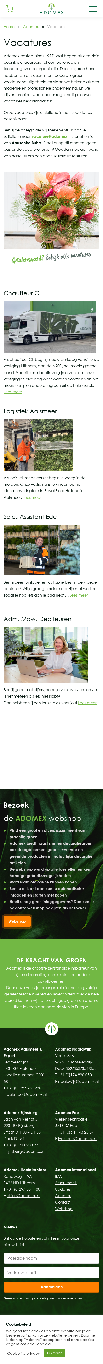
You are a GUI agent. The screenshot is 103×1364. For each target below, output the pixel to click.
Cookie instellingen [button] (23, 1353)
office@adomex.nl (23, 1195)
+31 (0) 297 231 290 (23, 1088)
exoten (63, 974)
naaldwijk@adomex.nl (78, 1081)
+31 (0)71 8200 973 (23, 1145)
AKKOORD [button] (54, 1353)
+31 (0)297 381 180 (23, 1189)
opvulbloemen (51, 981)
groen (72, 1000)
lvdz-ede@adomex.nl (77, 1138)
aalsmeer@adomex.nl (27, 1094)
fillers (18, 1007)
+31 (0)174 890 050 (75, 1075)
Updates (62, 1189)
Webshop (17, 921)
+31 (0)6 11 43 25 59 (76, 1132)
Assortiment (66, 1182)
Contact (62, 1202)
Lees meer (13, 391)
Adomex (31, 26)
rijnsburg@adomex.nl (26, 1151)
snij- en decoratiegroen (34, 974)
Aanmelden (51, 1287)
